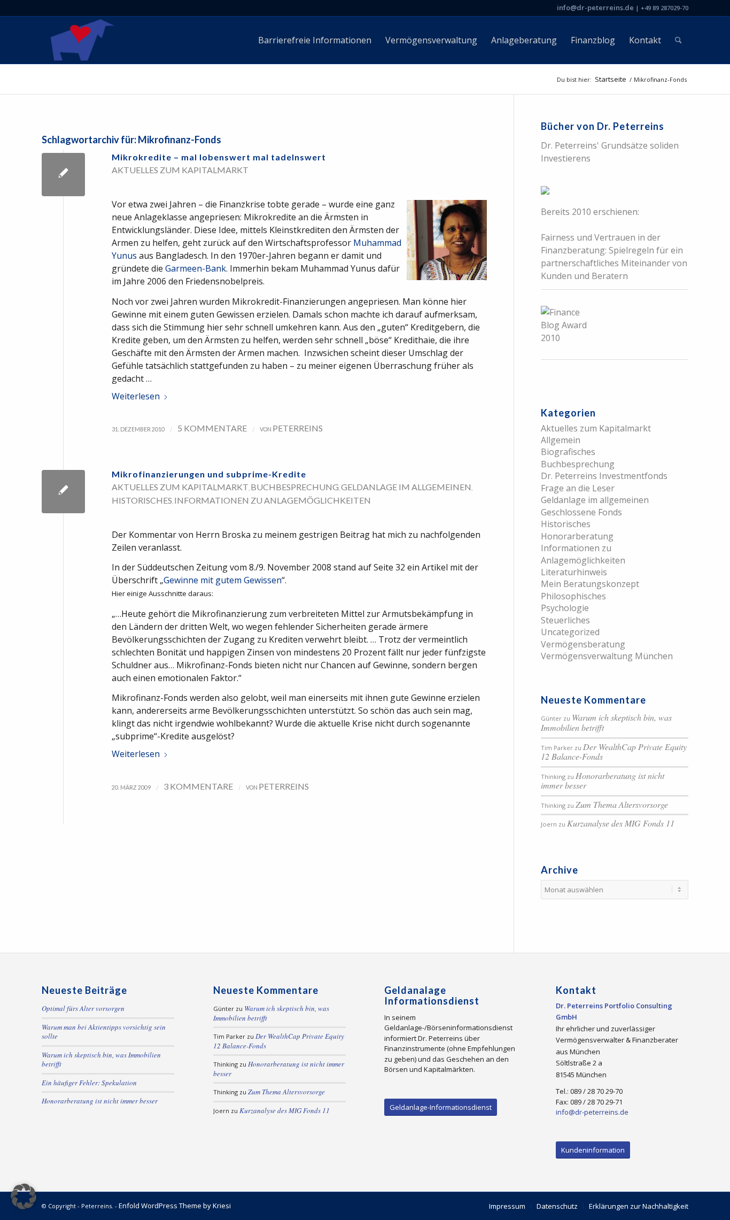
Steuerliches (565, 620)
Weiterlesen (136, 396)
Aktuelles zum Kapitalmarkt (180, 170)
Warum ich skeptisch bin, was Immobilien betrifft (606, 722)
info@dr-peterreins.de (595, 7)
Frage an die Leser (578, 488)
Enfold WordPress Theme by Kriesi (175, 1205)
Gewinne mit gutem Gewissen (223, 580)
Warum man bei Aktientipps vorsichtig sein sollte (104, 1031)
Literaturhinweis (574, 572)
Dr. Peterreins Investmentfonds (604, 476)
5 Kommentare (212, 428)
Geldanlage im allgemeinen (406, 487)
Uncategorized (570, 632)
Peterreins (298, 428)
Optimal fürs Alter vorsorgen (83, 1008)
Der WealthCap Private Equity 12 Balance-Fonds (614, 751)
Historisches (142, 500)
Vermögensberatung (583, 644)
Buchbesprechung (295, 487)
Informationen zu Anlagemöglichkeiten (272, 500)
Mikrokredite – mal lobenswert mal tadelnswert (219, 157)
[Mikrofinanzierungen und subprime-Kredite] (63, 491)
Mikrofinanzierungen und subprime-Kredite (209, 474)
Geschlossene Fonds (581, 512)
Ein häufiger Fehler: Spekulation (89, 1082)
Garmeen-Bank (195, 268)
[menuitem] (314, 40)
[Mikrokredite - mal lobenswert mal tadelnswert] (63, 174)
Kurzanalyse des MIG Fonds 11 (620, 823)
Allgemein (560, 440)
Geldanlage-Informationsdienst (441, 1107)
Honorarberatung (577, 536)
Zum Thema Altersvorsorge (622, 804)
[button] (23, 1196)
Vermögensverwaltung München (607, 656)
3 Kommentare (198, 786)
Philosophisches (573, 596)
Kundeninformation (593, 1150)
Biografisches (568, 452)
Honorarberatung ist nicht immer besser (602, 780)
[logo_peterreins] (80, 40)
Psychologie (565, 608)
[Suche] (678, 40)
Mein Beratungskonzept (590, 584)
